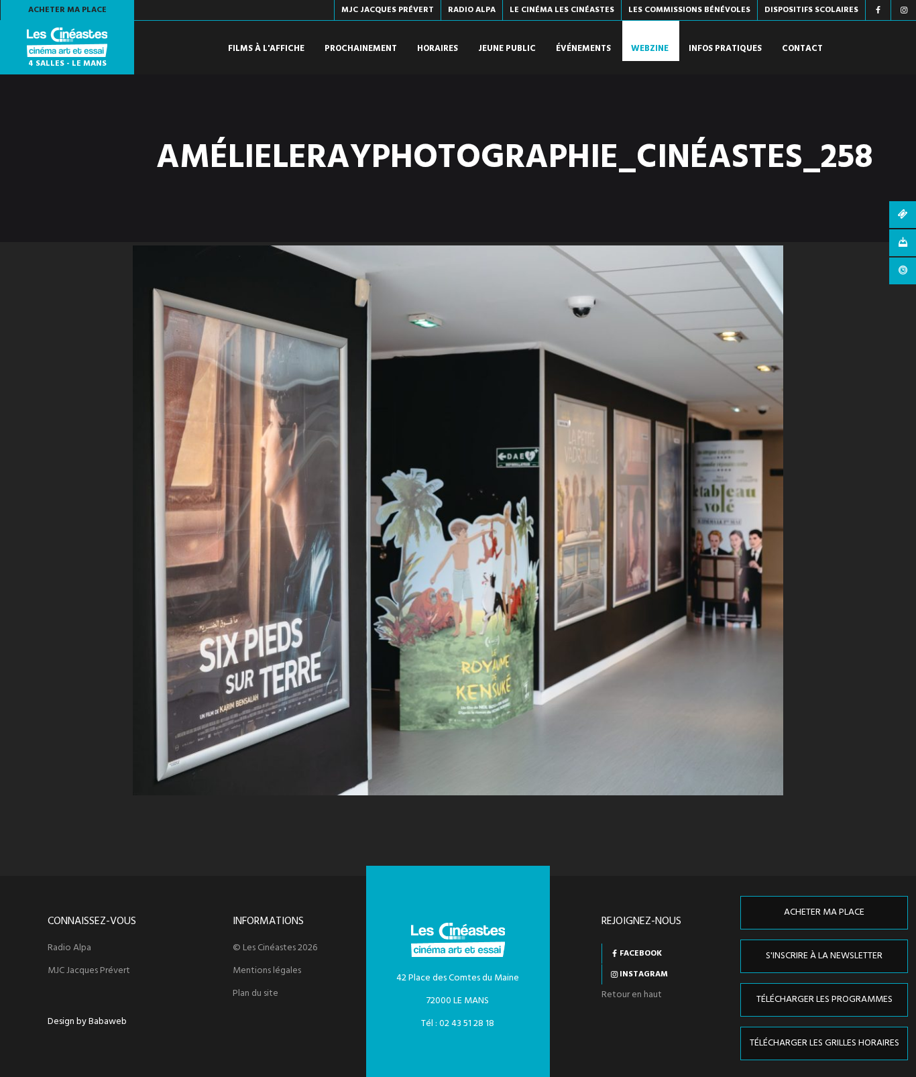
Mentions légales (267, 971)
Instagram (644, 974)
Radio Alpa (69, 948)
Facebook (641, 953)
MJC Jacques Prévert (89, 971)
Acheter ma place (67, 10)
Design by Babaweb (87, 1022)
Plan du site (255, 994)
